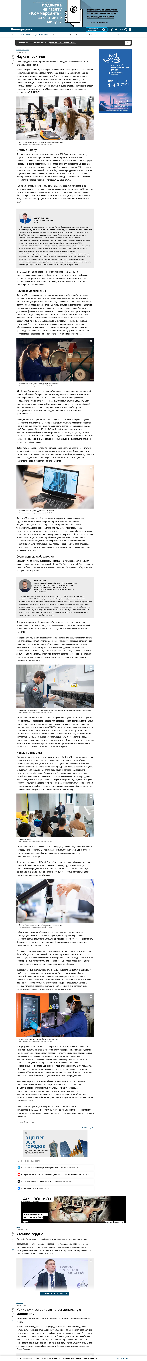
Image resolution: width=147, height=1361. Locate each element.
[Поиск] (125, 29)
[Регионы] (112, 29)
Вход (121, 29)
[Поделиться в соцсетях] (12, 72)
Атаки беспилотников (101, 35)
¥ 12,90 (35, 35)
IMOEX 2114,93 (43, 35)
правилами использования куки (63, 42)
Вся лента (120, 1358)
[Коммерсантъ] (21, 29)
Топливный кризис (117, 35)
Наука (18, 1227)
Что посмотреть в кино (60, 35)
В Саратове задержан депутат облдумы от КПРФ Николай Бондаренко (49, 1167)
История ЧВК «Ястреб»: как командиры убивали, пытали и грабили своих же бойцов (55, 1174)
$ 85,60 (22, 35)
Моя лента (27, 1358)
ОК (128, 43)
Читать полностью (54, 1293)
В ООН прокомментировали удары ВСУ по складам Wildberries (46, 1181)
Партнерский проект (22, 50)
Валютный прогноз (76, 35)
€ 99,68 (28, 35)
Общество (19, 1333)
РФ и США (89, 35)
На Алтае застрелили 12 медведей (35, 1188)
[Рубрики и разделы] (130, 29)
